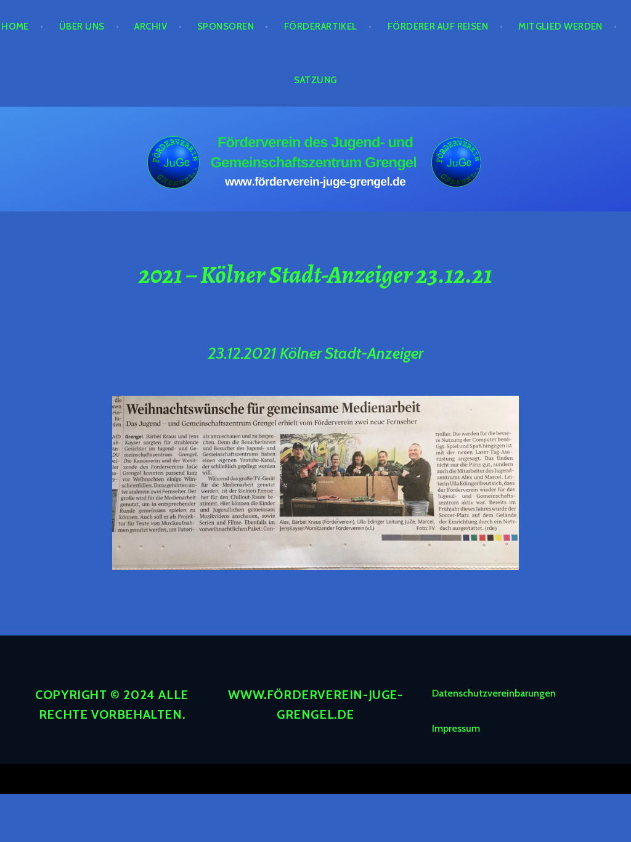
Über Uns (82, 26)
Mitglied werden (560, 26)
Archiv (150, 26)
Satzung (315, 80)
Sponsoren (225, 26)
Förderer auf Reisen (438, 26)
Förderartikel (320, 26)
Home (15, 26)
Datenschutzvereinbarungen (494, 693)
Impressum (456, 728)
